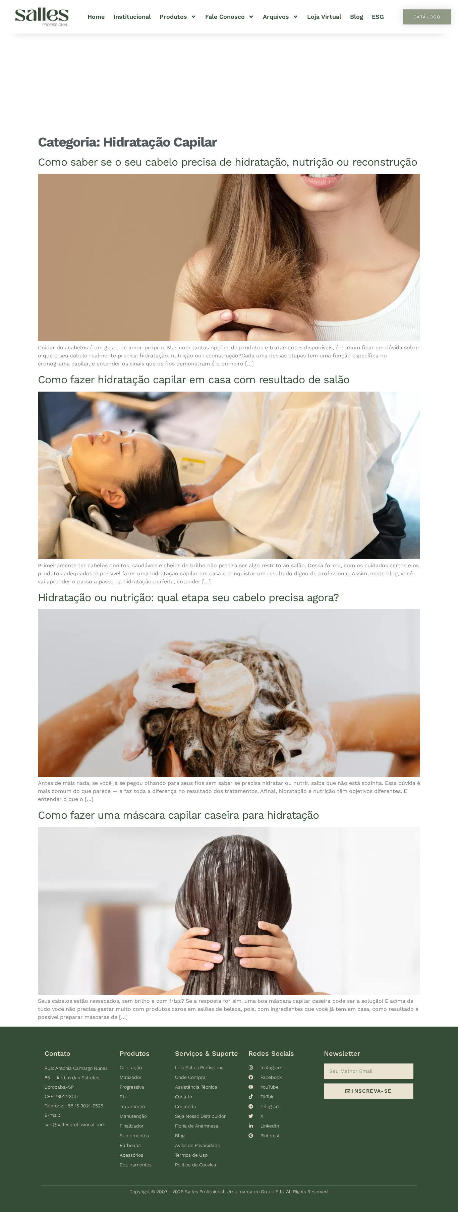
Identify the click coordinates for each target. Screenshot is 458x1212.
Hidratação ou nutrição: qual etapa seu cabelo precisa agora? (188, 597)
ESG (378, 16)
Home (96, 16)
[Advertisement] (229, 84)
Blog (356, 16)
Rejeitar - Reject (380, 1196)
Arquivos (276, 16)
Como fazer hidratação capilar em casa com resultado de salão (193, 379)
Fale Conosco (225, 16)
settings (238, 1205)
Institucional (132, 16)
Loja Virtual (324, 16)
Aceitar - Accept (321, 1196)
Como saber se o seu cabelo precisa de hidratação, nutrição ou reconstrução (227, 162)
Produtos (173, 16)
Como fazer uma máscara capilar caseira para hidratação (178, 815)
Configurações (259, 1193)
